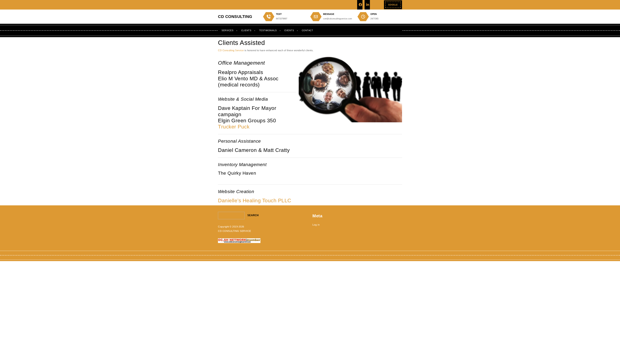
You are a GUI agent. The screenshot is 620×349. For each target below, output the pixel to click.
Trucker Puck (233, 127)
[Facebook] (359, 5)
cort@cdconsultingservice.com (337, 18)
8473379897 (281, 18)
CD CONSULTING (235, 16)
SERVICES (227, 30)
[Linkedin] (367, 5)
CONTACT (307, 30)
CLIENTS (246, 30)
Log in (316, 224)
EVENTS (289, 30)
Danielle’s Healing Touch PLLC (254, 200)
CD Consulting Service (231, 50)
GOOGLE (394, 5)
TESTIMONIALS (268, 30)
